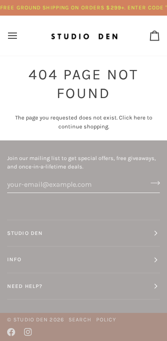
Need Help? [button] (24, 286)
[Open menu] (20, 35)
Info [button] (14, 259)
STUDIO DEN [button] (25, 233)
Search (80, 319)
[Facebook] (11, 332)
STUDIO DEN (30, 319)
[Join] (152, 183)
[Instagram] (28, 332)
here (140, 117)
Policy (106, 319)
